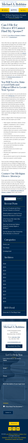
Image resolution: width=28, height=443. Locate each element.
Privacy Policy (17, 437)
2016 (4, 298)
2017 (4, 295)
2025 (4, 267)
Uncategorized (13, 37)
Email (5, 368)
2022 (4, 277)
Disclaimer (5, 403)
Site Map (10, 437)
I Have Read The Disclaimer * (14, 406)
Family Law (6, 244)
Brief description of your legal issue (14, 384)
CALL (24, 10)
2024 (4, 270)
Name (5, 360)
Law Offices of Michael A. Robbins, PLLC (16, 434)
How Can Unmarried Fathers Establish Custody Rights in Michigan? (11, 226)
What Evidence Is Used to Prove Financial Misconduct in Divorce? (12, 214)
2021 (4, 281)
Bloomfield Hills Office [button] (14, 346)
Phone (5, 376)
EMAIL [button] (15, 10)
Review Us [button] (14, 423)
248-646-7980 (16, 337)
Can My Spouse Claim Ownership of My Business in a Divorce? (12, 232)
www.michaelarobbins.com (14, 342)
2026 (4, 264)
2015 (4, 301)
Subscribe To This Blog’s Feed (11, 312)
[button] (4, 10)
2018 (4, 291)
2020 (4, 284)
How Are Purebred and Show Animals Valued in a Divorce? (11, 209)
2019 (4, 288)
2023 (4, 274)
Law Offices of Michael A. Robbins (16, 35)
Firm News (6, 248)
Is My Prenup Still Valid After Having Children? (11, 220)
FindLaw (21, 439)
